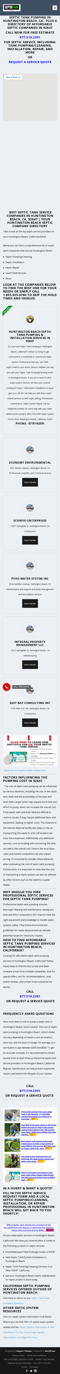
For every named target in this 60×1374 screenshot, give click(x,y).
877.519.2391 (30, 37)
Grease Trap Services (45, 1359)
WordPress (50, 1351)
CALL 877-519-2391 (42, 1363)
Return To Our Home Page (22, 1332)
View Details (30, 482)
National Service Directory (19, 1363)
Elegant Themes (24, 1351)
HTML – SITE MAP (30, 1367)
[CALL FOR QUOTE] (6, 687)
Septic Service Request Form (24, 1194)
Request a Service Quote (30, 62)
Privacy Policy (18, 1355)
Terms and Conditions (36, 1355)
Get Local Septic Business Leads (18, 1359)
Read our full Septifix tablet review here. (25, 770)
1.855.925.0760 (15, 295)
